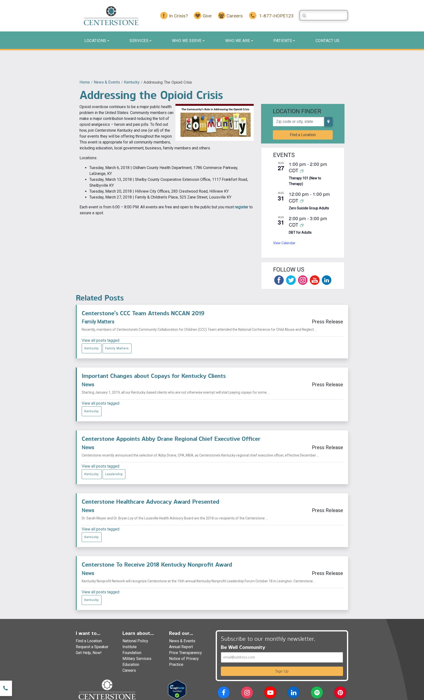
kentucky (132, 82)
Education (130, 664)
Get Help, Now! (89, 652)
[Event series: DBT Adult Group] (302, 225)
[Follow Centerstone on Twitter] (291, 280)
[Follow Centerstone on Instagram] (303, 280)
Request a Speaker (92, 646)
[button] (223, 693)
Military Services (136, 658)
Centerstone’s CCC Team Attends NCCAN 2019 (143, 313)
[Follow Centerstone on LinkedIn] (326, 280)
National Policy (135, 641)
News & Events (107, 82)
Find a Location (303, 134)
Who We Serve (187, 40)
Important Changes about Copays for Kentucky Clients (154, 375)
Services (139, 40)
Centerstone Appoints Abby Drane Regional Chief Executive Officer (171, 438)
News (88, 384)
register (241, 207)
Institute (129, 646)
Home (85, 82)
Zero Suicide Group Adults (309, 208)
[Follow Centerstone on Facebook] (279, 280)
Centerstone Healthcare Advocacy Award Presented (150, 501)
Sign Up (282, 671)
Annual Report (181, 646)
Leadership (114, 474)
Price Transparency (185, 652)
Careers (129, 670)
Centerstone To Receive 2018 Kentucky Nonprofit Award (157, 564)
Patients (282, 40)
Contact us (328, 40)
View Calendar (284, 243)
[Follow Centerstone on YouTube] (314, 280)
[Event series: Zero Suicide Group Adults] (302, 201)
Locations (95, 40)
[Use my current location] (328, 121)
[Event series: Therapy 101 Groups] (302, 170)
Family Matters (98, 322)
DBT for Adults (300, 232)
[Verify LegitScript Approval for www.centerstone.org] (177, 689)
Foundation (131, 652)
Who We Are (237, 40)
